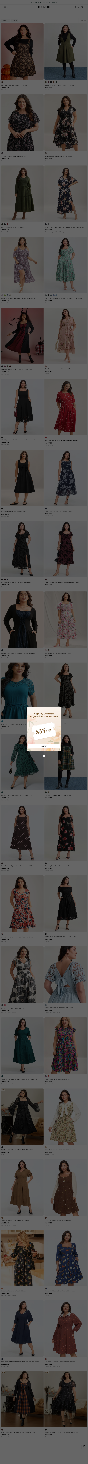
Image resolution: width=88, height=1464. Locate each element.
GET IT (44, 746)
